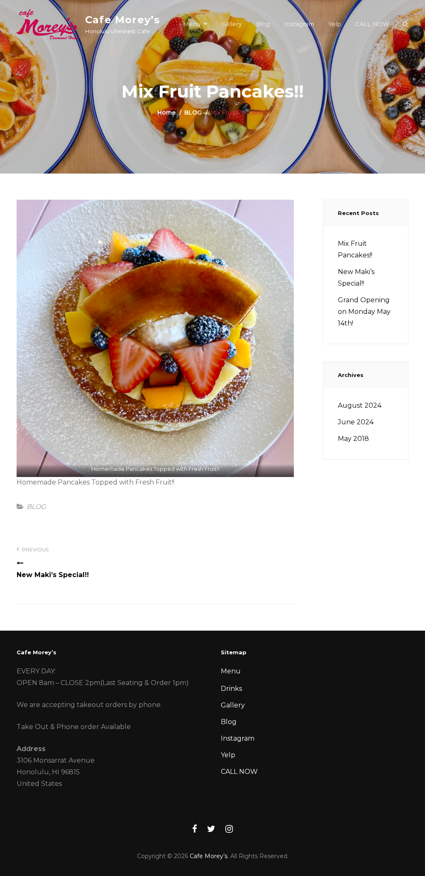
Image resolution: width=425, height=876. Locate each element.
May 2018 (353, 439)
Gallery (231, 24)
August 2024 (359, 405)
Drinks (231, 688)
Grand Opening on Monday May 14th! (364, 311)
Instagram (299, 24)
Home (166, 112)
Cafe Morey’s (122, 20)
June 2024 (356, 422)
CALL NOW (372, 24)
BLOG (193, 112)
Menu (191, 24)
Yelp (334, 24)
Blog (263, 24)
